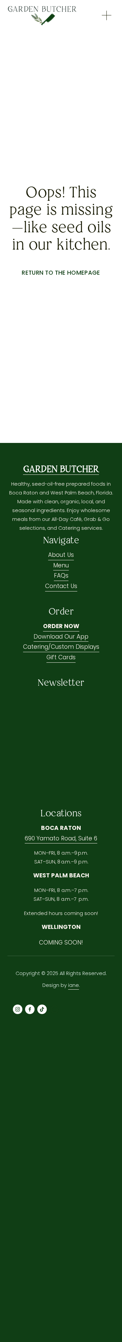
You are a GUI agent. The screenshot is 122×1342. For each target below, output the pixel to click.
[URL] (54, 1009)
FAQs (61, 575)
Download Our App (61, 637)
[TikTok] (42, 1009)
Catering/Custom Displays (61, 647)
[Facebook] (30, 1009)
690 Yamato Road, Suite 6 (61, 838)
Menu (61, 565)
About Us (61, 555)
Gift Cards (61, 657)
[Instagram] (17, 1009)
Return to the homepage (61, 273)
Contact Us (61, 586)
